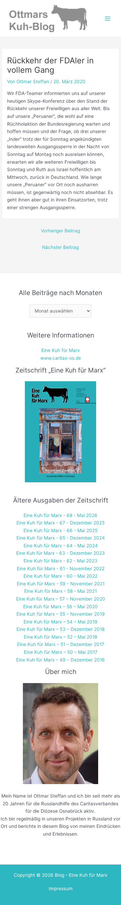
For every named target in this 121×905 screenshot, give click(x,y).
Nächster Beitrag (60, 247)
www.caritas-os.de (60, 358)
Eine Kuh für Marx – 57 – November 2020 (60, 599)
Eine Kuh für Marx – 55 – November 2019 (60, 614)
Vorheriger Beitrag (60, 230)
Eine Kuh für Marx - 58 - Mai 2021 (60, 591)
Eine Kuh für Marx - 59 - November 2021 (61, 583)
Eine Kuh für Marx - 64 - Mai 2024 (61, 545)
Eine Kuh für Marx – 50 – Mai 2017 (60, 652)
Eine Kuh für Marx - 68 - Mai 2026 (60, 515)
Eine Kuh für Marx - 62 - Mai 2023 (60, 560)
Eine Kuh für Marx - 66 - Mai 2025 (60, 530)
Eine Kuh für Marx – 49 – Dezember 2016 (60, 659)
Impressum (61, 888)
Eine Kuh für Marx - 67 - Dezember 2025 (60, 522)
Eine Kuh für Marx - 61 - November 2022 (61, 568)
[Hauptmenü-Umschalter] (108, 19)
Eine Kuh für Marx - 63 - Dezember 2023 (60, 553)
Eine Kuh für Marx (60, 350)
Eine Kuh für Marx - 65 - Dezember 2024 (60, 538)
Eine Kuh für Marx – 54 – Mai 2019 (60, 621)
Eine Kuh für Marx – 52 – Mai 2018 (60, 637)
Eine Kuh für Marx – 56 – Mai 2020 (60, 606)
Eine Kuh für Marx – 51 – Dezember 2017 (60, 644)
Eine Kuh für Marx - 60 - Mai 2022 (60, 576)
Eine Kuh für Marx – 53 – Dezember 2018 (60, 629)
